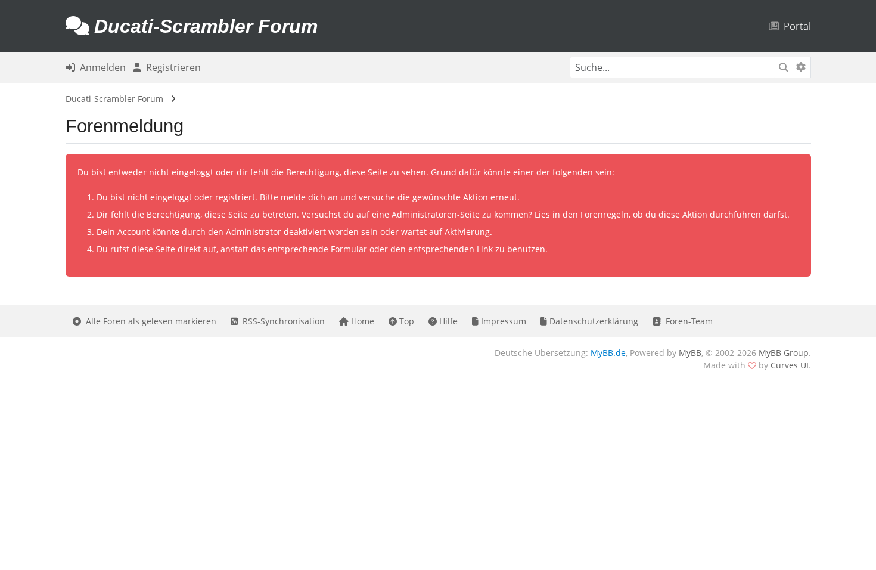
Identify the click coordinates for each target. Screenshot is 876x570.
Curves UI (790, 365)
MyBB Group (784, 352)
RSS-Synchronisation (281, 321)
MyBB (690, 352)
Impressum (502, 321)
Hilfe (447, 321)
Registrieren (171, 67)
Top (405, 321)
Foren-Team (687, 321)
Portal (795, 26)
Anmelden (100, 67)
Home (361, 321)
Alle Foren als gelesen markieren (148, 321)
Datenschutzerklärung (592, 321)
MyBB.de (608, 352)
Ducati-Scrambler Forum (114, 98)
